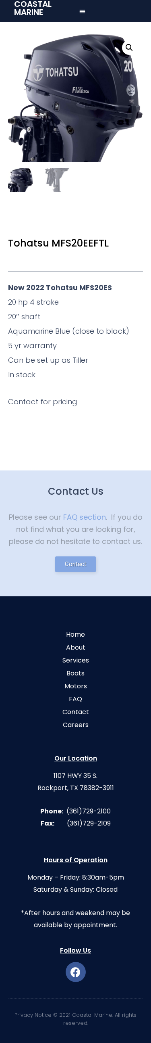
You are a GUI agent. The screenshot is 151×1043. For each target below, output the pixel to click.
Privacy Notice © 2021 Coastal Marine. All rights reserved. (75, 1019)
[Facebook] (76, 972)
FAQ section (84, 517)
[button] (82, 11)
